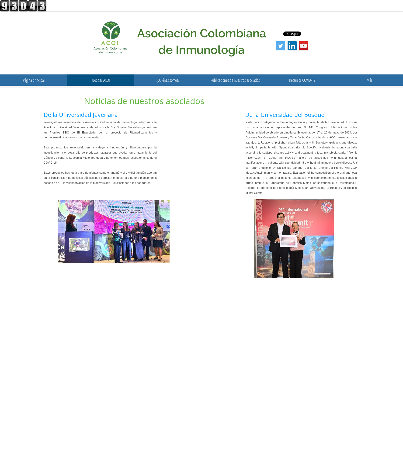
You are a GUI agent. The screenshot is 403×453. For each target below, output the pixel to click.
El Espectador (87, 132)
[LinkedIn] (292, 45)
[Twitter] (280, 45)
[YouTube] (303, 45)
